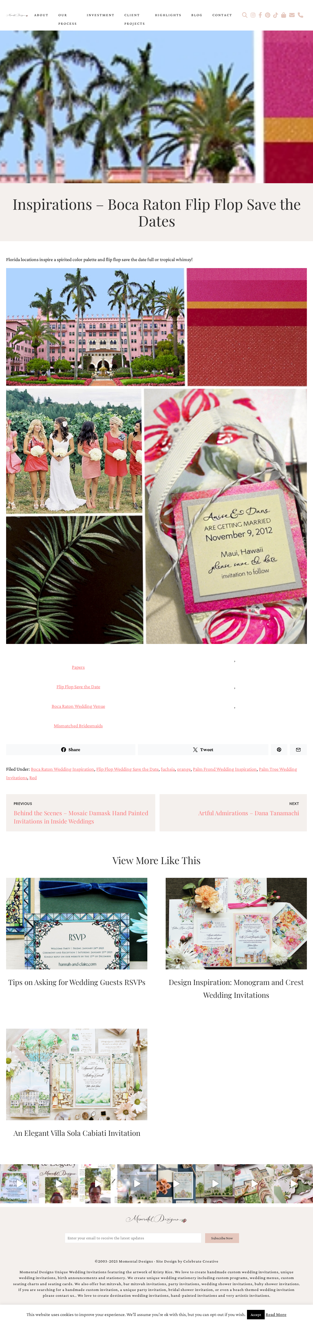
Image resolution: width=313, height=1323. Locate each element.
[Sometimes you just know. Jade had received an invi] (215, 1183)
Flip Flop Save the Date (78, 686)
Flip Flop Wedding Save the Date (127, 769)
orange (184, 769)
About (41, 15)
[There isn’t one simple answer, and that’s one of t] (293, 1183)
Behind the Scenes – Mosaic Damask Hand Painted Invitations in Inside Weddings (81, 817)
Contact (222, 15)
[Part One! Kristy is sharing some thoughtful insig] (97, 1183)
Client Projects (134, 19)
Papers (78, 667)
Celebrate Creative (201, 1261)
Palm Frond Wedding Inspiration (225, 769)
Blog (197, 15)
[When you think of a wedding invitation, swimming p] (19, 1183)
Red (33, 777)
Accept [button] (256, 1314)
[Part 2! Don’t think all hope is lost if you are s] (58, 1183)
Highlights (168, 15)
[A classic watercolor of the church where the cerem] (176, 1183)
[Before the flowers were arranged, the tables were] (136, 1183)
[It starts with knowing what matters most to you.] (254, 1183)
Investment (101, 15)
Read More (276, 1314)
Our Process (67, 19)
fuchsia (168, 769)
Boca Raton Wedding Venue (78, 706)
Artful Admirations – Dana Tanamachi (248, 813)
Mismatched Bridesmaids (78, 725)
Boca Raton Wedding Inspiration (62, 769)
